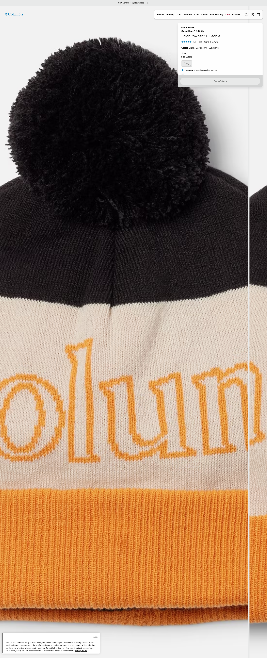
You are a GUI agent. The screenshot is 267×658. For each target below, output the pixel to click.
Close (95, 637)
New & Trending (165, 14)
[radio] (186, 63)
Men (178, 14)
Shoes (204, 14)
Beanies (191, 27)
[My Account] (252, 14)
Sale (227, 14)
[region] (133, 332)
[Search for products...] (246, 14)
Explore (236, 14)
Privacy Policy (81, 650)
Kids (196, 14)
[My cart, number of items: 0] (258, 14)
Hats (183, 27)
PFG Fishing (216, 14)
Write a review (211, 41)
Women (188, 14)
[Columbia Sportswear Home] (13, 14)
